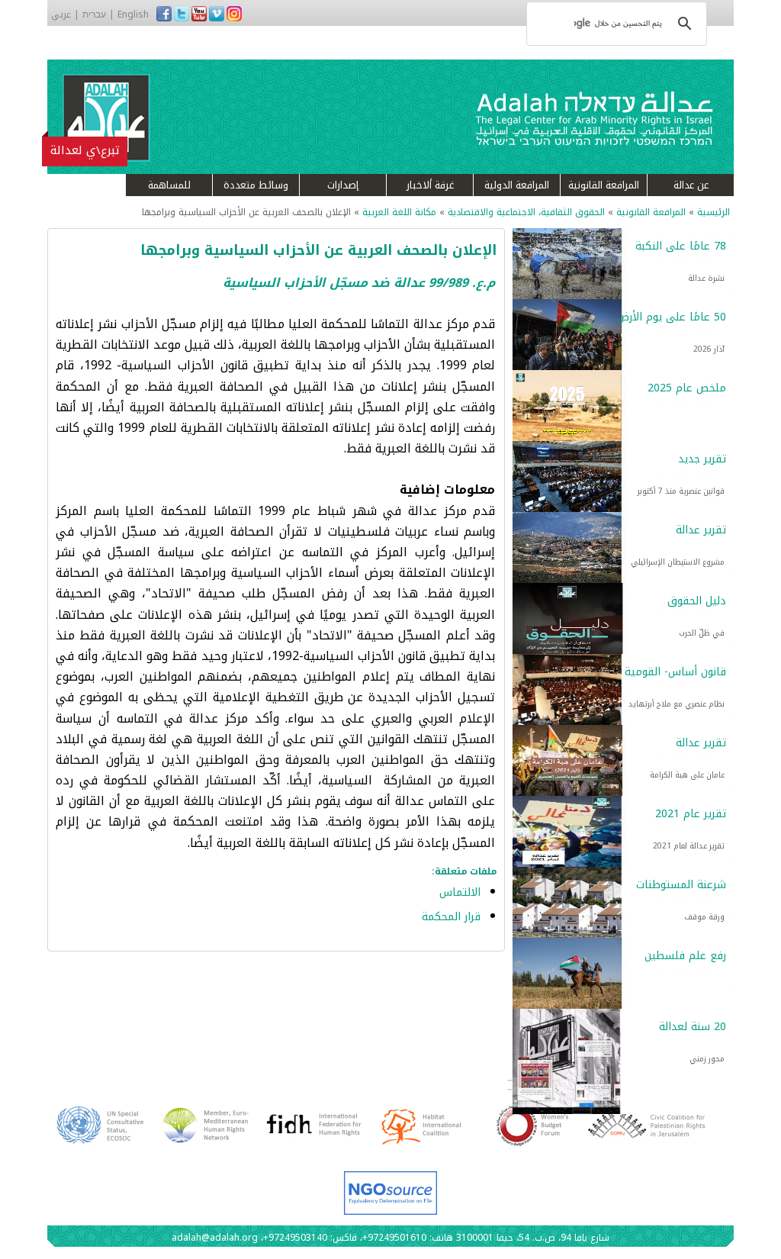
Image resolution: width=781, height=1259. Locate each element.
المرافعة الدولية (516, 185)
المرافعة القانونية (603, 185)
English (133, 14)
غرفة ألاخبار (430, 185)
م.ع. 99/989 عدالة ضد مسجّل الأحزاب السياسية (359, 283)
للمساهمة (169, 185)
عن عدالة (691, 185)
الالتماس (459, 892)
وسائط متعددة (255, 185)
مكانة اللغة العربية (399, 212)
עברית (94, 14)
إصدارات (342, 185)
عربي (61, 14)
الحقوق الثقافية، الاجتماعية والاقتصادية (525, 212)
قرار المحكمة (451, 916)
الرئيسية (713, 212)
